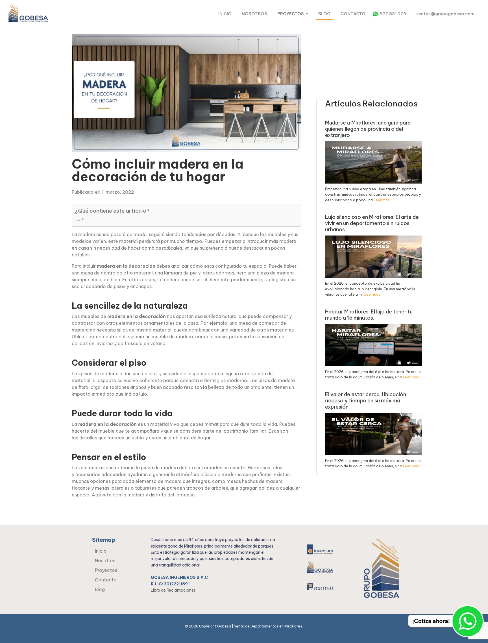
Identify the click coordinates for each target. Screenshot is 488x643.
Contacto (353, 13)
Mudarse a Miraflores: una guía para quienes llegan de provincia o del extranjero (368, 129)
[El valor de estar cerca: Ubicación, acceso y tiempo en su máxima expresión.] (373, 433)
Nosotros (254, 13)
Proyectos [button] (291, 13)
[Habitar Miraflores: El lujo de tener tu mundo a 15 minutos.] (373, 344)
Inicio (225, 13)
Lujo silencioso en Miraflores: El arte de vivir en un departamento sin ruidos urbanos (372, 223)
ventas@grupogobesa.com (445, 13)
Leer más (382, 200)
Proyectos (106, 570)
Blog (324, 13)
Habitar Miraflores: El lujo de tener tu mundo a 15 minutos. (369, 315)
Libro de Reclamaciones (173, 590)
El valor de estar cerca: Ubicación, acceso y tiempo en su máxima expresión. (366, 400)
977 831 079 (393, 13)
